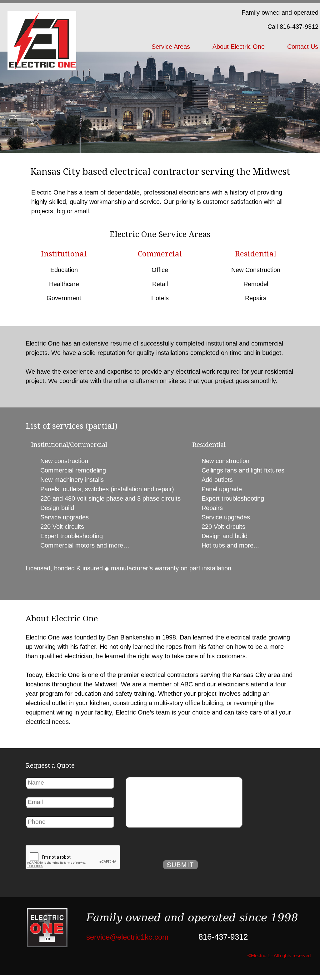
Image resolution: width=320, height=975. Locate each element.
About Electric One (238, 46)
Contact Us (302, 46)
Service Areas (171, 46)
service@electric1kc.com (127, 937)
